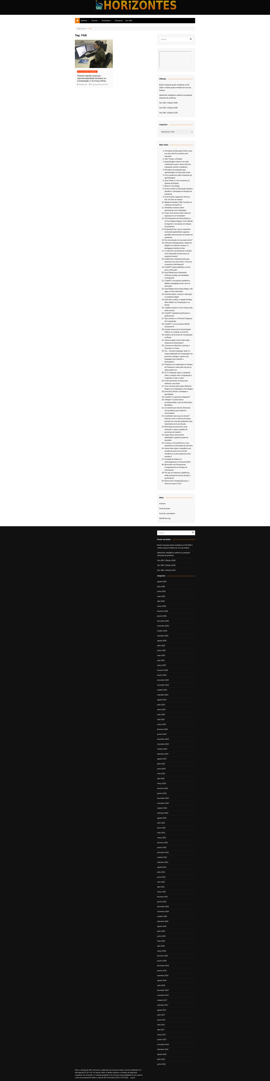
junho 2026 (161, 591)
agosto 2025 (161, 641)
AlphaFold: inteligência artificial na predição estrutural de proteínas (175, 96)
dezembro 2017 (163, 990)
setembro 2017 (162, 1005)
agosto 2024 (161, 700)
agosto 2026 (161, 581)
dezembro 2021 (163, 852)
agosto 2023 (161, 759)
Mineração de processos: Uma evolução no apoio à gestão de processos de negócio (176, 429)
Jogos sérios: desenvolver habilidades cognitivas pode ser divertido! (176, 437)
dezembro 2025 (163, 621)
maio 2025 (161, 655)
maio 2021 (161, 882)
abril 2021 (161, 887)
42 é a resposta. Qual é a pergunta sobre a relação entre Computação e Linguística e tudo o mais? (178, 375)
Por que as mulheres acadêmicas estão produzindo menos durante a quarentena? (177, 475)
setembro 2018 (162, 975)
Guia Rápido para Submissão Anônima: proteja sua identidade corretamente (177, 275)
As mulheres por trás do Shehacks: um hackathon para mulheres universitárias (178, 410)
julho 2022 (161, 823)
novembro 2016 (163, 1044)
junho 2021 (161, 877)
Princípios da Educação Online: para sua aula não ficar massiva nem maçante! (178, 153)
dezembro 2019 (163, 966)
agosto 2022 (161, 818)
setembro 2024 (162, 695)
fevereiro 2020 (162, 956)
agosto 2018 (161, 980)
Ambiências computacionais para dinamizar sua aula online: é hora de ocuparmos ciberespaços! (178, 261)
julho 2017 (161, 1015)
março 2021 (161, 892)
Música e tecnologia (172, 186)
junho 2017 (161, 1020)
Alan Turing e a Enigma (173, 159)
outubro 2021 (162, 857)
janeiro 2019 (162, 971)
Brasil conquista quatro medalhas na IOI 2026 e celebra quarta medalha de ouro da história (175, 87)
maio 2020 (161, 941)
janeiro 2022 (162, 847)
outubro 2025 (162, 631)
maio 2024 (161, 714)
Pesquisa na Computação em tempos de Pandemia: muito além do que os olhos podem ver (179, 367)
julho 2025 (161, 646)
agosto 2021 (161, 867)
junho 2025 (161, 650)
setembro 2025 (162, 636)
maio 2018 (161, 985)
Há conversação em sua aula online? (178, 240)
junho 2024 (161, 709)
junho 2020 (161, 936)
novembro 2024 (163, 685)
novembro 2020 (163, 911)
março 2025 (161, 665)
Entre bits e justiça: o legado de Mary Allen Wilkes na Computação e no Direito (178, 302)
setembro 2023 (162, 754)
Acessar (162, 503)
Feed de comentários (167, 513)
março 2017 (161, 1035)
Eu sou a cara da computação (87, 71)
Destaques (119, 20)
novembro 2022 (163, 803)
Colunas (94, 20)
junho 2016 (161, 1064)
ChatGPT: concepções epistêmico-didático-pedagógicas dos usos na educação (177, 283)
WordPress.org (164, 518)
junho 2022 (161, 828)
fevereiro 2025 (162, 670)
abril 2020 (161, 946)
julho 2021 (161, 872)
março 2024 (161, 724)
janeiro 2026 (162, 616)
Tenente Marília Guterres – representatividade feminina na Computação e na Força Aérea (91, 78)
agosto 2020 (161, 926)
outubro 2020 (162, 916)
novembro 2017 (163, 995)
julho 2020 (161, 931)
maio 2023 (161, 773)
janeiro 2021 (162, 902)
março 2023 (161, 783)
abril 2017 (161, 1030)
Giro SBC (128, 20)
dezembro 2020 (163, 906)
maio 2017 (161, 1025)
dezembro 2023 (163, 739)
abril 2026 (161, 601)
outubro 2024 (162, 690)
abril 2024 (161, 719)
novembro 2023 (163, 744)
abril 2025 (161, 660)
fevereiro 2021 (162, 897)
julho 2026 (161, 586)
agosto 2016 (161, 1054)
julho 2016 (161, 1059)
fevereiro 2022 (162, 843)
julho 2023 (161, 764)
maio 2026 (161, 596)
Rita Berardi (83, 84)
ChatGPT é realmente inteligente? (177, 397)
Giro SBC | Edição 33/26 (168, 103)
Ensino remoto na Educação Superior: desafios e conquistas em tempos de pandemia (179, 191)
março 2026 (161, 606)
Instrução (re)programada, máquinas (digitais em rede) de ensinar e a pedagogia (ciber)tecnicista (178, 245)
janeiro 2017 (162, 1039)
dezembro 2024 (163, 680)
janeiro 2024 (162, 734)
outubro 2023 (162, 749)
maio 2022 (161, 833)
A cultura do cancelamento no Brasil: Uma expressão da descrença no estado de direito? (178, 253)
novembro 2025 (163, 626)
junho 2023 (161, 769)
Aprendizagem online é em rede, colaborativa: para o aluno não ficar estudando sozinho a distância (178, 164)
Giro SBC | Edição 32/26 (168, 108)
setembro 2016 (162, 1049)
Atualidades (106, 20)
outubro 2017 (162, 1000)
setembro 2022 (162, 813)
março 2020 (161, 951)
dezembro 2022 (163, 798)
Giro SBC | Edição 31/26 (168, 113)
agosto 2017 (161, 1010)
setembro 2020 (162, 921)
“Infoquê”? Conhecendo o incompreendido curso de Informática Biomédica (178, 402)
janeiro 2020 (162, 961)
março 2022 (161, 838)
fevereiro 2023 (162, 788)
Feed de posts (164, 508)
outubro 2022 (162, 808)
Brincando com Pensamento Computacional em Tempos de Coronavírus (176, 467)
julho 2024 (161, 705)
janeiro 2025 (162, 675)
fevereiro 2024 (162, 729)
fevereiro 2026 (162, 611)
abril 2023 (161, 778)
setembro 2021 (162, 862)
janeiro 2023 (162, 793)
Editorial (84, 20)
